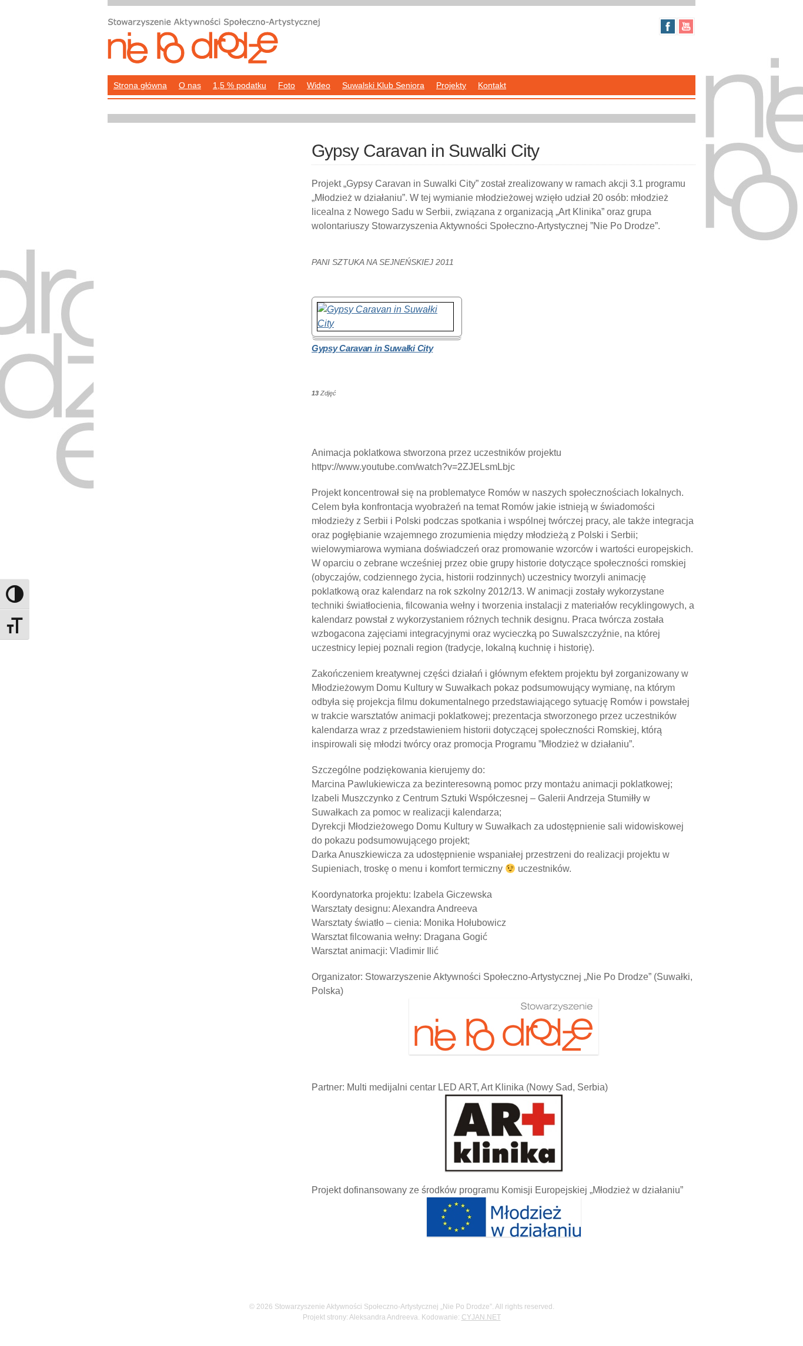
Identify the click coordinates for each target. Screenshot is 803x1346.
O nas (190, 85)
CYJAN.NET (481, 1317)
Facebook (668, 26)
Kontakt (492, 85)
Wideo (318, 85)
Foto (286, 85)
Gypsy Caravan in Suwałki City (372, 348)
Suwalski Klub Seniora (383, 85)
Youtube (686, 26)
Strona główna (140, 85)
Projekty (451, 85)
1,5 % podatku (239, 85)
